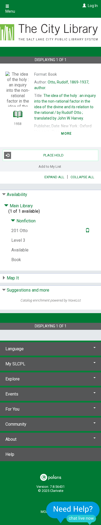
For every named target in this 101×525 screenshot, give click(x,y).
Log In (93, 6)
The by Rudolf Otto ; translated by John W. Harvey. (65, 106)
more (66, 133)
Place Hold (53, 155)
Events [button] (11, 394)
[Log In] (83, 6)
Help (9, 454)
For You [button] (12, 409)
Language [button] (14, 348)
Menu (10, 11)
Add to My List (50, 166)
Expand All (54, 177)
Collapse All (82, 177)
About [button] (10, 439)
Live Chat (73, 513)
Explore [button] (12, 379)
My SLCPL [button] (15, 363)
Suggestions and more (28, 290)
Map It (13, 278)
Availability (17, 194)
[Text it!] (87, 230)
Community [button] (15, 424)
